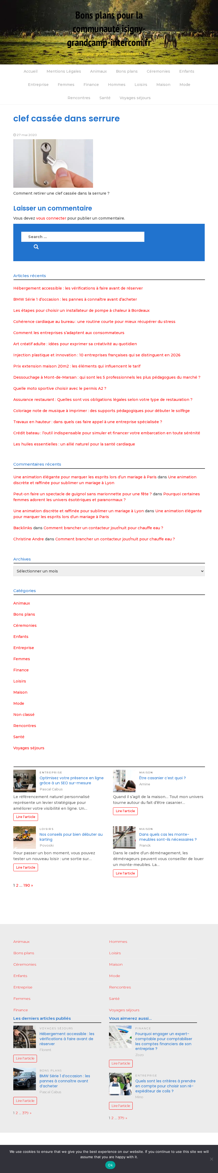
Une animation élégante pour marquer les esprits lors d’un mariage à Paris (85, 477)
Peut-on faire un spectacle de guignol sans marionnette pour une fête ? (82, 494)
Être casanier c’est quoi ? (162, 778)
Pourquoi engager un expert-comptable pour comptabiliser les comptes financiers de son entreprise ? (163, 1041)
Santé (105, 97)
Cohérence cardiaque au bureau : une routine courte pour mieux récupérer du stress (94, 321)
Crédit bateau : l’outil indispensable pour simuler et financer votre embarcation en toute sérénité (106, 433)
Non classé (24, 714)
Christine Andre (28, 539)
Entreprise (38, 84)
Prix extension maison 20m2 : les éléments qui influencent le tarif (76, 366)
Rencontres (79, 97)
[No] (211, 1159)
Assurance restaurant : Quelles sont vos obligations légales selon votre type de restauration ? (102, 399)
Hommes (116, 84)
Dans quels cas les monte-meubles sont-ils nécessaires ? (168, 837)
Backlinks (22, 528)
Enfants (186, 71)
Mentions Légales (64, 71)
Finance (91, 84)
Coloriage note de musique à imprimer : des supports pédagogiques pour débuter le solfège (101, 410)
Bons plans (127, 71)
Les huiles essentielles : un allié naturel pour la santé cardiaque (74, 444)
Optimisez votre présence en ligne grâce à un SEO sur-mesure (72, 780)
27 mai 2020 (27, 135)
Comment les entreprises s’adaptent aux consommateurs (68, 332)
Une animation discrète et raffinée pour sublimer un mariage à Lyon (78, 511)
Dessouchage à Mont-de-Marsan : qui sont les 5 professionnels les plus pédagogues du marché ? (106, 377)
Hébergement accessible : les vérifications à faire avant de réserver (78, 288)
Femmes (66, 84)
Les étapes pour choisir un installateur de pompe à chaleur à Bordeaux (81, 310)
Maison (163, 84)
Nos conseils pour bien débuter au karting (71, 837)
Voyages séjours (135, 97)
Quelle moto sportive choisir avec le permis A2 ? (59, 388)
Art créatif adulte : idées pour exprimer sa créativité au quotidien (75, 344)
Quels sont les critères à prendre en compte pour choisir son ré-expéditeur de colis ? (165, 1086)
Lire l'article (25, 817)
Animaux (98, 71)
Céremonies (158, 71)
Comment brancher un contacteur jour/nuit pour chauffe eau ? (103, 528)
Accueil (30, 71)
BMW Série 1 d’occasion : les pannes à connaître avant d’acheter (75, 299)
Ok (110, 1165)
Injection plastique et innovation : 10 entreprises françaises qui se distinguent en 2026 (97, 355)
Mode (184, 84)
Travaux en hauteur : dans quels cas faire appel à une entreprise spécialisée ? (87, 421)
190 (26, 885)
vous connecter (51, 218)
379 (25, 1112)
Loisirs (141, 84)
